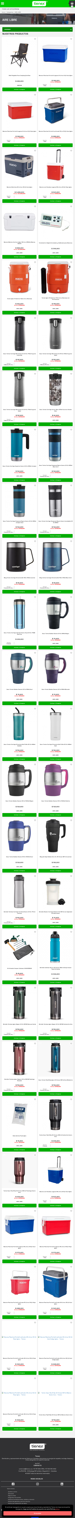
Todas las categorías (10, 9)
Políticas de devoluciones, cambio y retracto (21, 1499)
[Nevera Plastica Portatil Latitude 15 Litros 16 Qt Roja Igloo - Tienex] (19, 1282)
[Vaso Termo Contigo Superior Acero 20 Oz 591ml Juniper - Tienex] (19, 445)
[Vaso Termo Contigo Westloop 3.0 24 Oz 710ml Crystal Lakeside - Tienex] (19, 333)
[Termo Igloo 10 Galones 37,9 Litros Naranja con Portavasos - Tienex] (55, 277)
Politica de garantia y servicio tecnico (19, 1501)
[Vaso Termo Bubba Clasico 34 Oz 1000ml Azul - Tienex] (19, 835)
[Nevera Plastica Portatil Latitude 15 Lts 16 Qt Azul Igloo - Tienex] (55, 110)
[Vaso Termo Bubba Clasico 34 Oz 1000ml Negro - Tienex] (19, 779)
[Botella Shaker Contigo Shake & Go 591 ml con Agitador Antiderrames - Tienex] (55, 891)
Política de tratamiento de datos (17, 1503)
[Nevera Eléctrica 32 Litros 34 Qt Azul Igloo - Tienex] (19, 166)
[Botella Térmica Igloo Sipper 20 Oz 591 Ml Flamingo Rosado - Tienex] (19, 1059)
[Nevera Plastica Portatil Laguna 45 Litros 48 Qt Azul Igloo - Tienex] (19, 1226)
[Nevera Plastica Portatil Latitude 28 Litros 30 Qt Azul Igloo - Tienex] (55, 1282)
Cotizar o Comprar (19, 89)
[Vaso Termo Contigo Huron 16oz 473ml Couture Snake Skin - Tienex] (55, 389)
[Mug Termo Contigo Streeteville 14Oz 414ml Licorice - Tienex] (19, 556)
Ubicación (11, 1493)
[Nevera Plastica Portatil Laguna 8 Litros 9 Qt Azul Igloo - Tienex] (55, 54)
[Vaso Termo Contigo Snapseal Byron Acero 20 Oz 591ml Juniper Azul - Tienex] (19, 500)
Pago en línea (12, 1495)
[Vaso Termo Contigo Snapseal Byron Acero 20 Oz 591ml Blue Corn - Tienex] (55, 445)
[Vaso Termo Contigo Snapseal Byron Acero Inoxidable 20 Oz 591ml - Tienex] (55, 500)
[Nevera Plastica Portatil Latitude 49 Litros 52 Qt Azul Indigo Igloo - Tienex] (55, 1338)
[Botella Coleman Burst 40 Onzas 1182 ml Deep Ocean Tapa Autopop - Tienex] (55, 947)
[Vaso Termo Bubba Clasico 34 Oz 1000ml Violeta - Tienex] (55, 779)
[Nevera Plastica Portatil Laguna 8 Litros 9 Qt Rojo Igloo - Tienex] (19, 110)
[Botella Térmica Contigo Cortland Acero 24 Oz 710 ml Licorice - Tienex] (19, 891)
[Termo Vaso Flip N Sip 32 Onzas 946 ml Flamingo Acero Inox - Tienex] (19, 1170)
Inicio (3, 12)
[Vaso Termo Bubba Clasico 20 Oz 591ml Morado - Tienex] (55, 668)
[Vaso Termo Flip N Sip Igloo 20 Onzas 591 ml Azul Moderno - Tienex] (55, 1059)
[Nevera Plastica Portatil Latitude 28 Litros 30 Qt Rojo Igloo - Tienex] (19, 1338)
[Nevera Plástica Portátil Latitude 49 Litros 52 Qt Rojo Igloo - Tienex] (19, 1393)
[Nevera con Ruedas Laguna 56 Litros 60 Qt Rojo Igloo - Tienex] (55, 166)
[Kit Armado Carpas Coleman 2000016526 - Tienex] (19, 947)
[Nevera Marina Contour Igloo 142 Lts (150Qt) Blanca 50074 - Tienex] (19, 221)
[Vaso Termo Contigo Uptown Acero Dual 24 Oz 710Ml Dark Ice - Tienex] (19, 612)
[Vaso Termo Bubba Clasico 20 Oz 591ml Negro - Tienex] (55, 612)
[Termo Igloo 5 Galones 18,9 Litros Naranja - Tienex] (19, 277)
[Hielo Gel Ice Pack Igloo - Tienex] (19, 1114)
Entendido (37, 1513)
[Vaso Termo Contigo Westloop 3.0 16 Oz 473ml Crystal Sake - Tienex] (55, 333)
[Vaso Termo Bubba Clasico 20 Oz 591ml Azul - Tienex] (19, 668)
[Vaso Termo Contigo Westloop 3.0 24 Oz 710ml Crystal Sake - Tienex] (19, 389)
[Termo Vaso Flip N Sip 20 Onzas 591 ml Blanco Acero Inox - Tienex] (55, 1393)
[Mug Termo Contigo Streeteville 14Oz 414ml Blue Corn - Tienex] (55, 556)
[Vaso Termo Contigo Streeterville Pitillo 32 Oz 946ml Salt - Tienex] (55, 724)
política (57, 1509)
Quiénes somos (12, 1491)
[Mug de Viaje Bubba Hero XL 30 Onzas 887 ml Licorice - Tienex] (55, 835)
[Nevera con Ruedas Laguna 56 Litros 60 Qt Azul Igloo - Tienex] (55, 1170)
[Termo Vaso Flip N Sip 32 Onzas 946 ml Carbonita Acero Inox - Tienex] (55, 1114)
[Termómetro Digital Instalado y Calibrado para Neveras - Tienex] (55, 221)
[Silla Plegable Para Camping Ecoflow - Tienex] (19, 54)
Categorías (10, 12)
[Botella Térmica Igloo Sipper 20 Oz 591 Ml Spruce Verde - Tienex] (19, 1003)
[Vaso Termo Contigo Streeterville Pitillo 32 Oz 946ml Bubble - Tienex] (19, 724)
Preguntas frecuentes (14, 1497)
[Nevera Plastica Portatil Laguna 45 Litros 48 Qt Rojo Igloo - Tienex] (55, 1226)
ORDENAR (7, 29)
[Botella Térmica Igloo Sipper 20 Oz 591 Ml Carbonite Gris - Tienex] (55, 1003)
